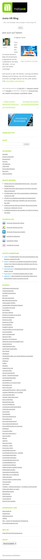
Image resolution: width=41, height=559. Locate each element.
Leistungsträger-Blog (8, 395)
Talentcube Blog (7, 477)
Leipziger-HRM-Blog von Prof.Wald (12, 392)
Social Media (23, 93)
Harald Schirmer (7, 344)
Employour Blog (7, 320)
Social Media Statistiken (9, 458)
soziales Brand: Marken (9, 465)
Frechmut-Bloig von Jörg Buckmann (12, 329)
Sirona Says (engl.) (7, 448)
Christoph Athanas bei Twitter (15, 223)
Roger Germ (7, 274)
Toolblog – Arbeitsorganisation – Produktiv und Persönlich (19, 487)
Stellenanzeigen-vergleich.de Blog (12, 467)
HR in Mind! (5, 351)
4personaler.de (6, 511)
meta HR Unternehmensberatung (12, 533)
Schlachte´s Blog (7, 445)
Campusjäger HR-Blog (8, 303)
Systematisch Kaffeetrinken (10, 472)
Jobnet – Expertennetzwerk (10, 375)
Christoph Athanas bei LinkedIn (16, 232)
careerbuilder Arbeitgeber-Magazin (12, 305)
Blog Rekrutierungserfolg (9, 300)
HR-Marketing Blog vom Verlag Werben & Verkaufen (17, 356)
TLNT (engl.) (5, 484)
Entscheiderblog (7, 325)
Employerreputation (8, 317)
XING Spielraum (7, 496)
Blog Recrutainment (8, 298)
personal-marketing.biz (9, 416)
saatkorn (5, 441)
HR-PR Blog (5, 358)
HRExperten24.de (7, 516)
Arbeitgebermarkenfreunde (10, 288)
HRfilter (4, 518)
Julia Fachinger (8, 269)
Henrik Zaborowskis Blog (9, 349)
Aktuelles (8, 91)
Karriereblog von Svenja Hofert (11, 383)
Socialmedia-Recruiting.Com (10, 460)
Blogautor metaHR (32, 88)
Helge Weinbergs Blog (8, 346)
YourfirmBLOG (6, 499)
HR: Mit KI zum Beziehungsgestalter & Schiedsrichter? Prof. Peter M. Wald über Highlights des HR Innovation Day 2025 (20, 200)
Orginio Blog (6, 412)
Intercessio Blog (7, 370)
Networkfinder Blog (8, 402)
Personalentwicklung (8, 169)
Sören (6, 257)
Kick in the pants (7, 387)
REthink (4, 438)
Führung (4, 161)
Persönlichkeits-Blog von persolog (12, 426)
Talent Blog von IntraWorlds (10, 474)
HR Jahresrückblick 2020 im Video (23, 274)
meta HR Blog (10, 18)
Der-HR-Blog (6, 310)
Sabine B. (7, 276)
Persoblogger (6, 414)
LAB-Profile (5, 166)
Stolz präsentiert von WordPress (11, 555)
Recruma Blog (6, 436)
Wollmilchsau (6, 494)
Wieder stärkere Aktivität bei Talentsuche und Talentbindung (10, 104)
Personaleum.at (7, 419)
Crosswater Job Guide (8, 308)
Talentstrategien (7, 174)
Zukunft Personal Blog (8, 501)
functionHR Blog (7, 332)
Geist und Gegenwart (8, 334)
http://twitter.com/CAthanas (15, 81)
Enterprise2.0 (6, 159)
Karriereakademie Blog (9, 378)
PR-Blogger (5, 429)
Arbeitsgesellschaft (7, 291)
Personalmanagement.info (10, 523)
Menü (20, 27)
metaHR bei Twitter (12, 241)
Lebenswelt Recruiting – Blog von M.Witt (14, 390)
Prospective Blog (7, 431)
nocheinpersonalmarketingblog (11, 407)
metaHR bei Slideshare (13, 236)
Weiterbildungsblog (8, 491)
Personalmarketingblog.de (10, 424)
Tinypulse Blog (6, 482)
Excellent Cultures (7, 327)
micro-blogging (15, 93)
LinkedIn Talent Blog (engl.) (10, 397)
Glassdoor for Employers (9, 339)
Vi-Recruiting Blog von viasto (10, 489)
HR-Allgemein (6, 164)
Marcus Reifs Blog (7, 399)
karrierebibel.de (7, 380)
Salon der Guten (7, 443)
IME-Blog (5, 366)
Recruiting (5, 171)
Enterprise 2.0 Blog (7, 322)
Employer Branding (8, 157)
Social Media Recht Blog (9, 455)
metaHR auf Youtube (13, 245)
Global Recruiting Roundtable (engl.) (13, 341)
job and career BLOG (8, 373)
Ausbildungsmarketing (9, 293)
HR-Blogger (5, 354)
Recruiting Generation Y (9, 433)
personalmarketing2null (9, 421)
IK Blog (4, 363)
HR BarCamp (6, 513)
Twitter (30, 93)
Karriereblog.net (7, 385)
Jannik (6, 261)
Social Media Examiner (9, 450)
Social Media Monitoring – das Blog (12, 453)
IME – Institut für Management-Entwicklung (15, 521)
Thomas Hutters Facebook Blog (11, 479)
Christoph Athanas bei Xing (15, 227)
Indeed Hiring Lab (7, 368)
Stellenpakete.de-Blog (8, 470)
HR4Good (5, 361)
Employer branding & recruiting (11, 315)
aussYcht (5, 295)
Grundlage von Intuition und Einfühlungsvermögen (30, 104)
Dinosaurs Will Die (7, 312)
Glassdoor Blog (6, 337)
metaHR (7, 93)
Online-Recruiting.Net (8, 409)
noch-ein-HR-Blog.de (8, 404)
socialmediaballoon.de (9, 462)
